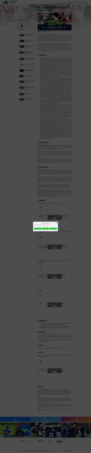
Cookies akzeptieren (37, 228)
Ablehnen (45, 228)
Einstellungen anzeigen (53, 228)
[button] (56, 223)
